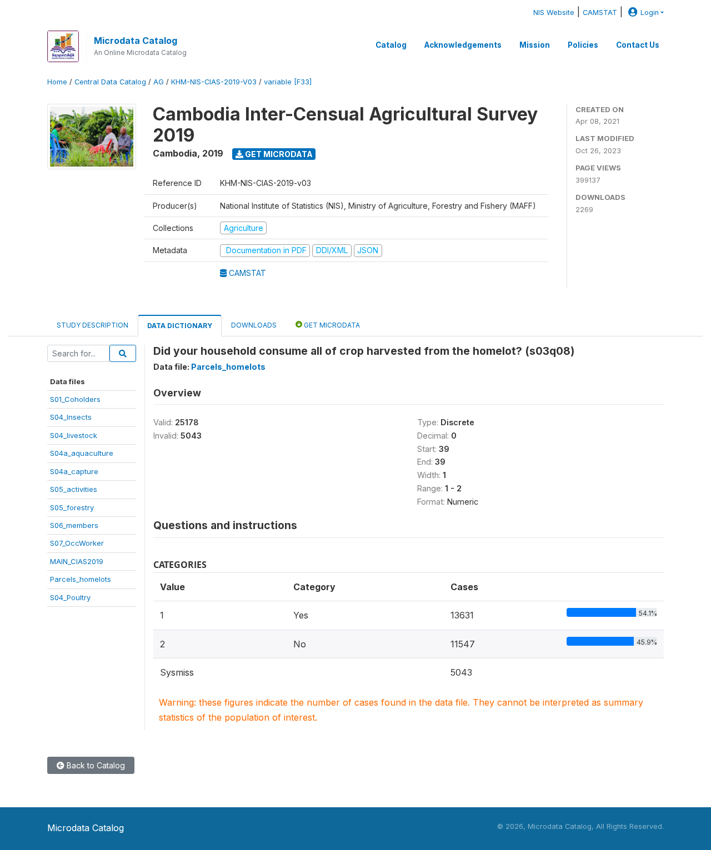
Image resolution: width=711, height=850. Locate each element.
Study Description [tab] (92, 325)
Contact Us (637, 45)
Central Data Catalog (110, 82)
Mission (534, 45)
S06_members (74, 525)
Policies (583, 45)
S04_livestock (73, 435)
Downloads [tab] (254, 325)
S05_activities (73, 489)
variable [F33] (288, 82)
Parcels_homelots (80, 579)
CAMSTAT (600, 12)
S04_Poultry (70, 597)
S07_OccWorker (77, 543)
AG (158, 82)
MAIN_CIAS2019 (76, 561)
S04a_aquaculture (81, 453)
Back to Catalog (94, 765)
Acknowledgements (463, 45)
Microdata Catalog (135, 40)
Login (649, 12)
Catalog (391, 45)
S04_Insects (71, 417)
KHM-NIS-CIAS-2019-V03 (214, 82)
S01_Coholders (75, 399)
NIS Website (553, 12)
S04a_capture (74, 471)
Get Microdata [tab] (331, 325)
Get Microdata (278, 154)
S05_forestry (72, 507)
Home (57, 82)
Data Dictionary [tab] (179, 325)
